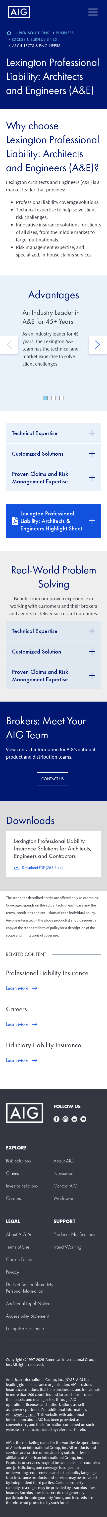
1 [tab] (46, 398)
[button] (30, 1287)
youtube (83, 1119)
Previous (9, 345)
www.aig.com (24, 1414)
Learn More (17, 988)
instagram (65, 1119)
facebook (56, 1119)
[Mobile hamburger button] (93, 12)
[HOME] (9, 33)
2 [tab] (53, 398)
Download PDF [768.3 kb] (42, 867)
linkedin (74, 1119)
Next (98, 345)
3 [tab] (61, 398)
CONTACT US (52, 778)
